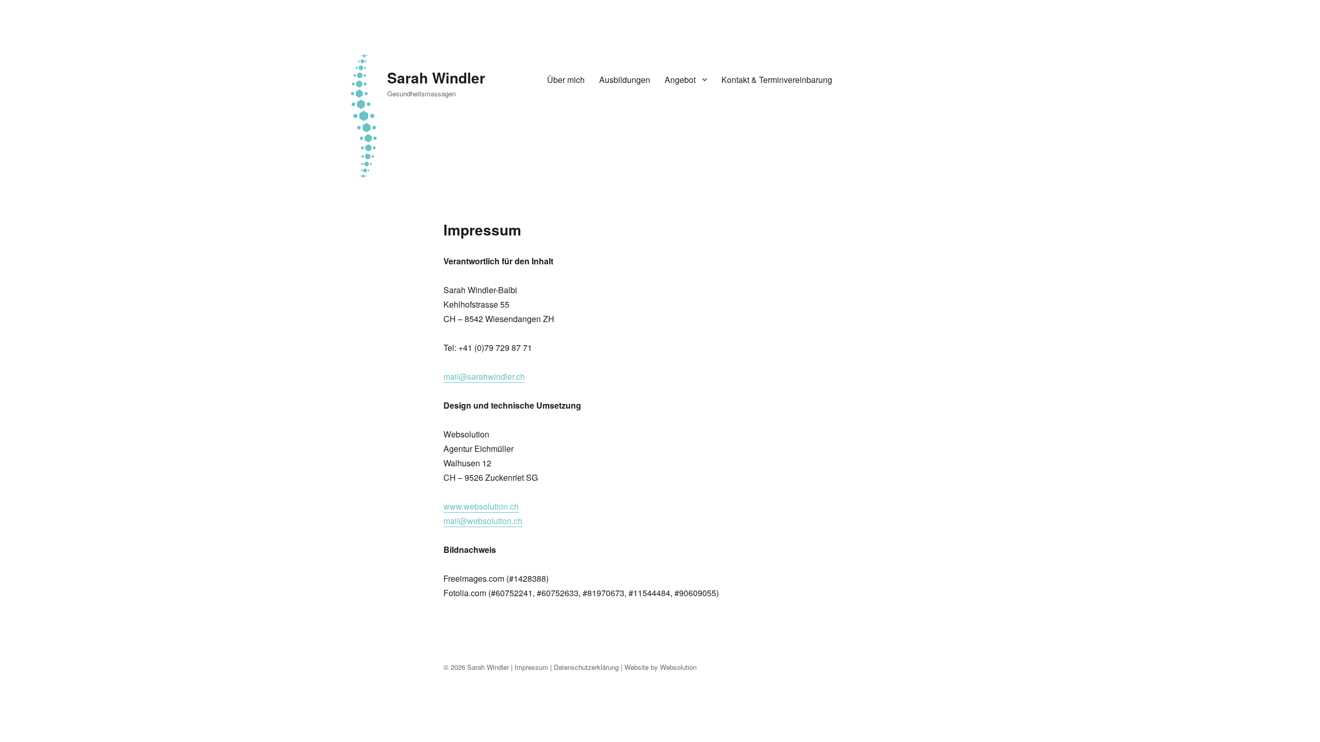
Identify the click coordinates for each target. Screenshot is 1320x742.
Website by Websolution (660, 667)
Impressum (531, 667)
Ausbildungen (624, 80)
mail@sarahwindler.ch (484, 376)
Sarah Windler (436, 77)
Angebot (680, 80)
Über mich (566, 80)
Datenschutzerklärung (586, 667)
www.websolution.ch (481, 506)
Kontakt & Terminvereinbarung (776, 80)
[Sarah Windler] (364, 114)
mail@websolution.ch (482, 521)
